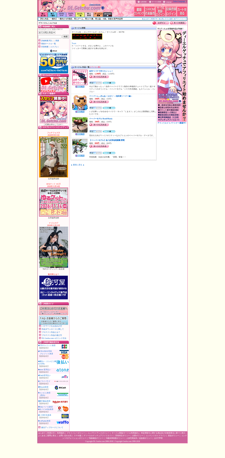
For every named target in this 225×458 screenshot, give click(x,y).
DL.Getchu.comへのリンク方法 (54, 338)
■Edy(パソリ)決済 (45, 407)
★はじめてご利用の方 (149, 19)
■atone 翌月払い (44, 370)
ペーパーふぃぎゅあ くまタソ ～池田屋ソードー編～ (110, 96)
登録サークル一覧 (48, 44)
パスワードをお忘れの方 (52, 326)
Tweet (74, 43)
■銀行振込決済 (44, 401)
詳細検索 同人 (47, 41)
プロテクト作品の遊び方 (52, 335)
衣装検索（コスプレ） (50, 47)
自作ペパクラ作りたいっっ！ (101, 71)
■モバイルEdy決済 (45, 409)
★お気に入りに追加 (165, 19)
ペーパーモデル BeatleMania (100, 119)
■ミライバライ (44, 381)
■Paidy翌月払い (44, 375)
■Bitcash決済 (43, 387)
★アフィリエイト (180, 19)
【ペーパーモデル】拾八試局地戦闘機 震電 (107, 140)
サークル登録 (156, 2)
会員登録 (143, 2)
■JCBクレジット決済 (46, 345)
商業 (57, 41)
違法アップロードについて (52, 427)
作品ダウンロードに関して (53, 329)
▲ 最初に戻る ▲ (77, 165)
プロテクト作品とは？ (51, 332)
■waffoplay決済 (44, 421)
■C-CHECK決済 (44, 415)
